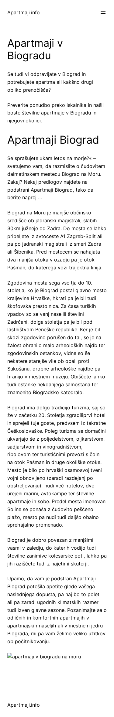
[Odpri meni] (103, 12)
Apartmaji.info (23, 12)
